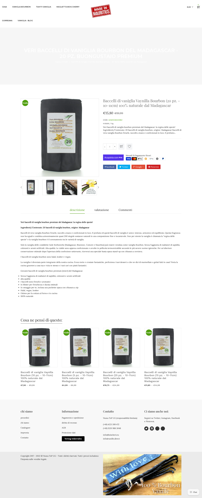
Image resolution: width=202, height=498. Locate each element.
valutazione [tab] (101, 210)
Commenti (125, 210)
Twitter (124, 167)
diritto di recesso (69, 423)
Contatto (24, 437)
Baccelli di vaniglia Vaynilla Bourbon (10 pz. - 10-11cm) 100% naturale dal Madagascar (37, 377)
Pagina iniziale (61, 62)
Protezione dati (68, 432)
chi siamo (25, 423)
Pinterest (154, 167)
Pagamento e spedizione (73, 418)
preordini (25, 418)
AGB (64, 427)
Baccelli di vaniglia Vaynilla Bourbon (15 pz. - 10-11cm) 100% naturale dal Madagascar (160, 377)
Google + (139, 167)
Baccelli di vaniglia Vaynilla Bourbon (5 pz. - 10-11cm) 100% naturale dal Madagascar (78, 377)
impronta (25, 432)
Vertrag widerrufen (73, 438)
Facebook (110, 167)
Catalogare (25, 427)
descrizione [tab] (77, 210)
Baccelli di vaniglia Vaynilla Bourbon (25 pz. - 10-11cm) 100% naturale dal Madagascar (119, 377)
